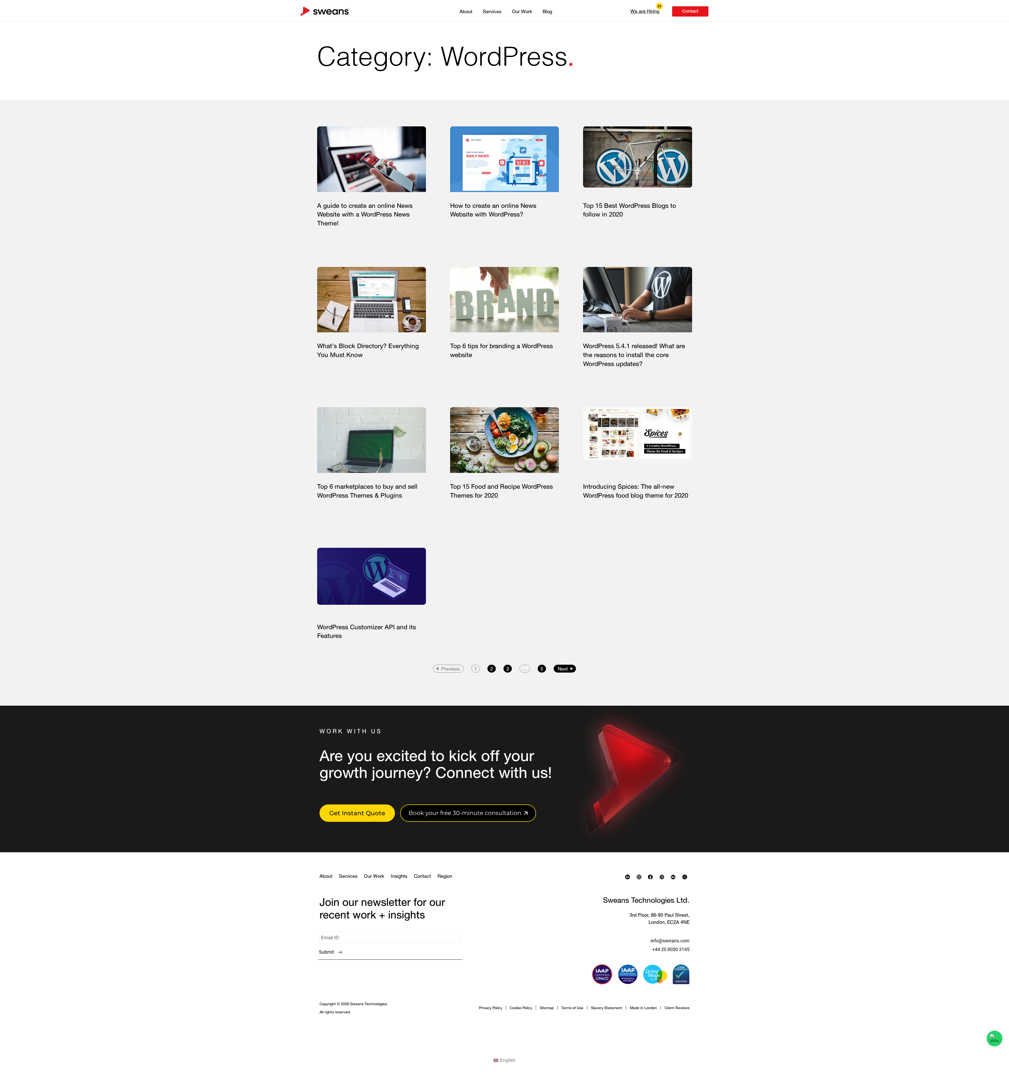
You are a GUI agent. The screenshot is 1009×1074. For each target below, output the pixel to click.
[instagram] (640, 877)
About (466, 11)
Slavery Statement (606, 1007)
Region (444, 876)
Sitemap (547, 1007)
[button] (644, 11)
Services (492, 11)
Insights (399, 876)
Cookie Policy (521, 1007)
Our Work (522, 11)
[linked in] (628, 877)
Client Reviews (677, 1007)
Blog (547, 11)
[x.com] (686, 877)
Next (563, 669)
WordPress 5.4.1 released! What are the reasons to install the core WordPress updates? (634, 354)
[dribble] (663, 877)
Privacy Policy (490, 1007)
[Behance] (674, 877)
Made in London (643, 1007)
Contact (422, 876)
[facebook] (651, 877)
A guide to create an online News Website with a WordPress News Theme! (365, 214)
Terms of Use (572, 1007)
